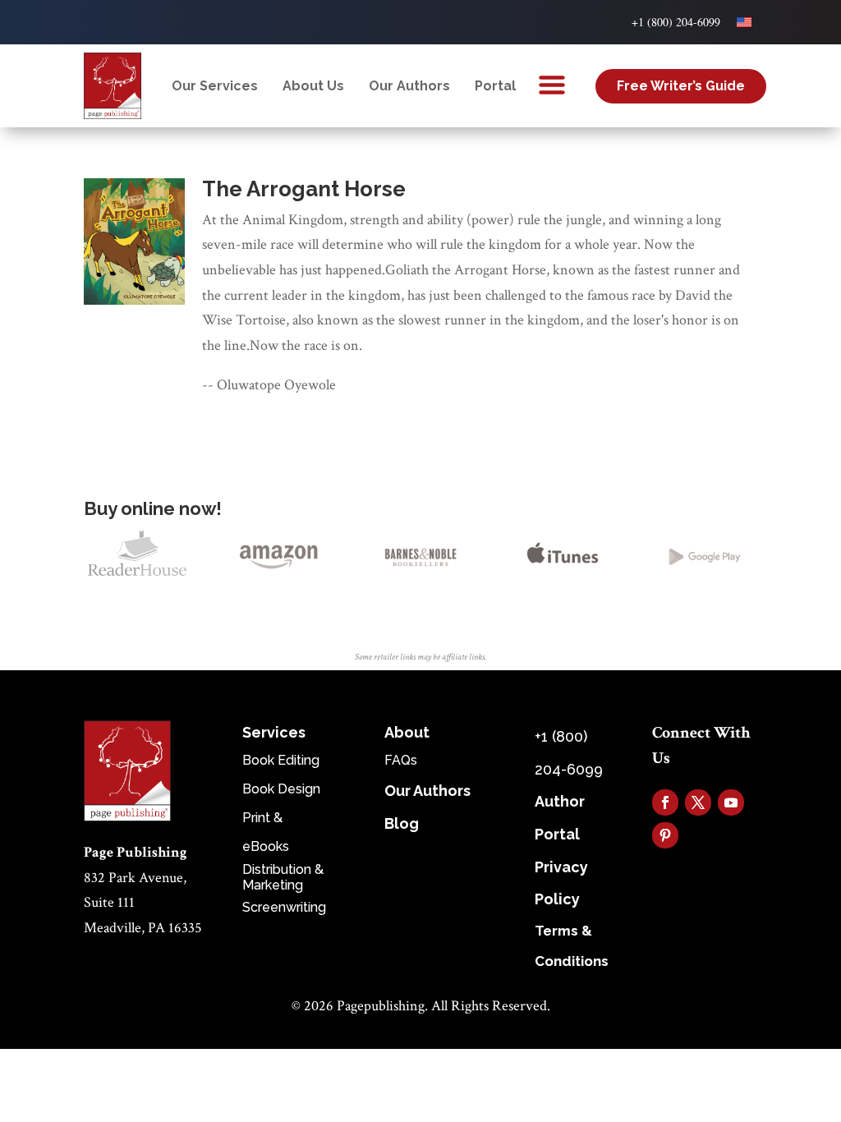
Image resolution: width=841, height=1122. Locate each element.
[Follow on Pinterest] (665, 835)
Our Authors (409, 86)
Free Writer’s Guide (681, 86)
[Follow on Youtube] (731, 802)
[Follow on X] (698, 802)
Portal (495, 86)
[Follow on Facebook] (665, 802)
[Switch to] (744, 22)
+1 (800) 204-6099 (676, 22)
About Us (313, 86)
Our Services (215, 86)
